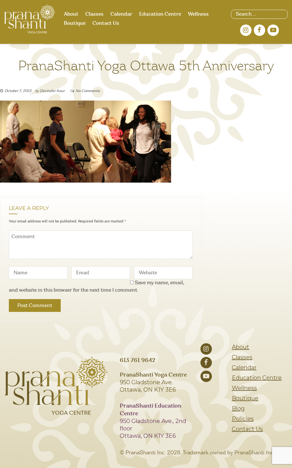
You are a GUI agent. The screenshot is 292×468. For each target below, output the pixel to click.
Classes (94, 14)
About (71, 14)
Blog (238, 408)
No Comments (88, 91)
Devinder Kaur (52, 91)
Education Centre (160, 14)
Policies (243, 418)
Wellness (198, 14)
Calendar (121, 14)
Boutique (75, 23)
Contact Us (105, 23)
